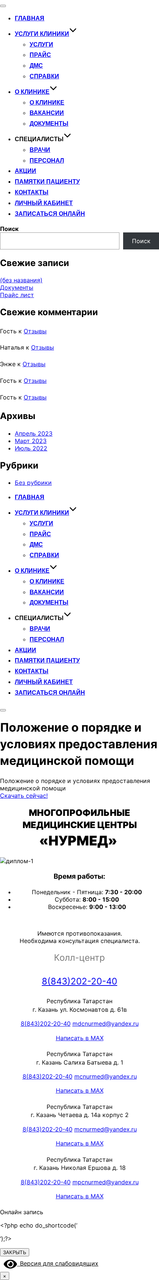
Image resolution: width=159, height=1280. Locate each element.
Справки (44, 76)
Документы (49, 123)
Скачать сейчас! (24, 795)
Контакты (31, 192)
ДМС (36, 65)
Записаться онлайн (50, 214)
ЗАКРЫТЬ (14, 1252)
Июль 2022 (31, 448)
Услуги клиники (42, 34)
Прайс (40, 55)
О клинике (32, 92)
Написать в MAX (80, 1038)
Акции (25, 171)
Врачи (40, 150)
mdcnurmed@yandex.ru (105, 1023)
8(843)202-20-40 (79, 981)
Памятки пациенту (47, 181)
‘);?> (38, 1232)
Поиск (9, 228)
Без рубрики (33, 482)
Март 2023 (31, 441)
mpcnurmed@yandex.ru (105, 1182)
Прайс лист (17, 295)
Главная (29, 18)
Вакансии (47, 113)
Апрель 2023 (34, 433)
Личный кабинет (44, 203)
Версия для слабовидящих (57, 1263)
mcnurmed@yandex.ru (105, 1076)
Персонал (47, 160)
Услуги (41, 44)
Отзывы (35, 331)
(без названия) (21, 280)
